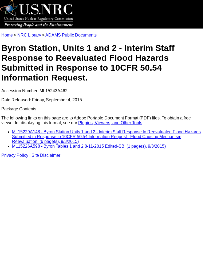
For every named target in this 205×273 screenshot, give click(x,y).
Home (7, 35)
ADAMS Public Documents (71, 35)
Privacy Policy (14, 155)
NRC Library (29, 35)
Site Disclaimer (45, 155)
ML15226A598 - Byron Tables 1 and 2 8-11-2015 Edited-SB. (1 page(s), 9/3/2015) (89, 146)
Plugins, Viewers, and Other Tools (110, 123)
